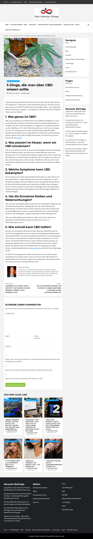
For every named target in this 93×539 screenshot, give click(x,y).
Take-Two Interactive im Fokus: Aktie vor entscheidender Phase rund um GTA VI (53, 424)
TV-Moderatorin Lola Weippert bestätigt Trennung (12, 463)
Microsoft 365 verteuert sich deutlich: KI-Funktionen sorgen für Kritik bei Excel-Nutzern (33, 425)
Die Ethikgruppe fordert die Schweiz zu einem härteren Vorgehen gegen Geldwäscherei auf (49, 288)
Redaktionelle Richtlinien (36, 2)
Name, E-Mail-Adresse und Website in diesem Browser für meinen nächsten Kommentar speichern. (32, 360)
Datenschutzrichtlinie (50, 2)
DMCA (25, 2)
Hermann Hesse (14, 93)
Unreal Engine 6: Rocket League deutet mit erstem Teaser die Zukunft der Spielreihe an (12, 424)
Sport (77, 24)
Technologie (68, 24)
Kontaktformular (12, 30)
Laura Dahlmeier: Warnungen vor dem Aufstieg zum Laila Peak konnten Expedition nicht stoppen (76, 142)
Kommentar (10, 313)
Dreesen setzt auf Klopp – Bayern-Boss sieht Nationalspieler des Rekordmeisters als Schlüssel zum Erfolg (76, 152)
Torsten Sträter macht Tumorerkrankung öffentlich (54, 463)
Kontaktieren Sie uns (16, 2)
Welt (26, 24)
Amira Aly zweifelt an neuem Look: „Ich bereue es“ (33, 463)
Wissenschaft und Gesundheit (50, 24)
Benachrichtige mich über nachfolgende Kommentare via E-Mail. (29, 370)
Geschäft (33, 24)
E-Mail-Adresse (37, 337)
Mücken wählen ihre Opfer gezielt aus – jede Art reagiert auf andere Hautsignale (76, 133)
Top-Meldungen (16, 24)
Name (7, 336)
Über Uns (6, 2)
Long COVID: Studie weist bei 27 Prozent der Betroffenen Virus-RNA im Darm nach (75, 113)
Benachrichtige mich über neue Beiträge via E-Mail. (24, 378)
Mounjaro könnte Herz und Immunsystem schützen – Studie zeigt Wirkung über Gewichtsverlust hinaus (76, 123)
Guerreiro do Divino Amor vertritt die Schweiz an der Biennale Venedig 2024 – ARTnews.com (17, 288)
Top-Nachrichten (13, 81)
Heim (7, 24)
